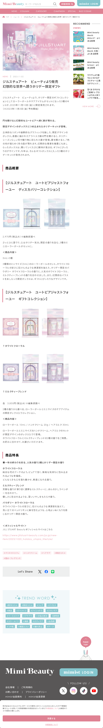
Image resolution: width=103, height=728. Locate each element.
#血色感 (51, 621)
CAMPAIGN (59, 11)
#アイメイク (21, 610)
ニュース (16, 17)
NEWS (14, 11)
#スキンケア (52, 610)
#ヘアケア (45, 553)
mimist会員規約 (13, 696)
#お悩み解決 (41, 616)
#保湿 (9, 610)
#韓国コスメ (23, 626)
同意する (51, 718)
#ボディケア (38, 621)
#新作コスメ (12, 605)
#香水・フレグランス (12, 558)
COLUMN (24, 11)
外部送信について (52, 708)
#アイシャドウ (36, 610)
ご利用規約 (27, 687)
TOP (7, 17)
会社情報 (10, 687)
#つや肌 (10, 626)
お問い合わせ (12, 692)
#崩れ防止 (38, 626)
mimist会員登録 (37, 696)
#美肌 (25, 621)
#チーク (50, 626)
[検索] (55, 4)
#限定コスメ (60, 553)
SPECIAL (72, 11)
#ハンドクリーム (30, 553)
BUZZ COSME (85, 11)
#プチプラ (27, 616)
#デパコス (51, 605)
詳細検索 (65, 4)
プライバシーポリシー (36, 692)
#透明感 (55, 616)
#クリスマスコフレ (11, 553)
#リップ (40, 605)
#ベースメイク (13, 616)
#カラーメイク (13, 621)
